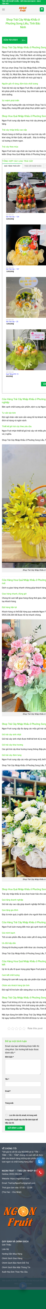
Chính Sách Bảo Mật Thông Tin (16, 1267)
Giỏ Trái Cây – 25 (12, 322)
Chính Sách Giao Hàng (12, 1258)
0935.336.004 (15, 1174)
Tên (7, 1079)
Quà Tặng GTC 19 (12, 374)
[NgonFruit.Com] (23, 9)
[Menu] (3, 9)
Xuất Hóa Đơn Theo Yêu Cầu (15, 1272)
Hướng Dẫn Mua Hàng (12, 1254)
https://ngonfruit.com (20, 1178)
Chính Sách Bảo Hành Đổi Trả (15, 1263)
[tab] (12, 166)
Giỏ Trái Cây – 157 (12, 269)
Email (8, 1091)
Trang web (9, 1103)
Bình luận (9, 1057)
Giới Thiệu (6, 1245)
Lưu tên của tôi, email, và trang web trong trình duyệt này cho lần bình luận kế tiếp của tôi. (21, 1119)
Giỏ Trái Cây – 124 (12, 217)
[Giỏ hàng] (42, 9)
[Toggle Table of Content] (22, 40)
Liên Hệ (5, 1249)
